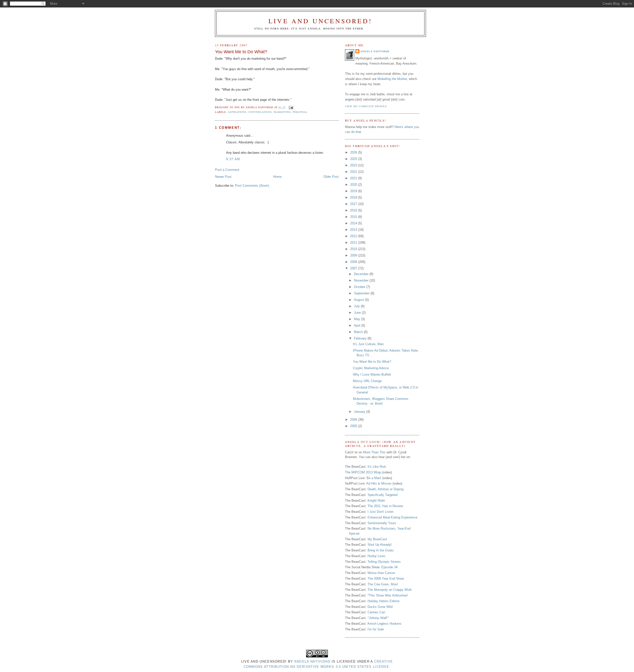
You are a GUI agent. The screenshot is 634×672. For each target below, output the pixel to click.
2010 (354, 249)
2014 (354, 223)
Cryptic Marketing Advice (371, 368)
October (360, 287)
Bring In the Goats (381, 550)
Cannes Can (376, 612)
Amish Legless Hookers (384, 623)
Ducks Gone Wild (380, 607)
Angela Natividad (374, 51)
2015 (354, 217)
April (357, 325)
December (362, 274)
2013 (354, 230)
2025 (354, 159)
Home (277, 177)
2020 (354, 184)
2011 (354, 242)
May (357, 319)
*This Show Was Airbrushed (387, 595)
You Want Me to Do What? (241, 51)
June (358, 312)
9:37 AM (233, 159)
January (360, 412)
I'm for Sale (376, 629)
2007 (354, 268)
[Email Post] (290, 107)
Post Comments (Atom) (252, 185)
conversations (260, 112)
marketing (282, 112)
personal (300, 112)
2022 (354, 172)
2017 (354, 204)
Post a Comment (227, 170)
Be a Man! (374, 478)
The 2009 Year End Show (386, 578)
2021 (354, 178)
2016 (354, 210)
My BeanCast (377, 539)
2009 (354, 255)
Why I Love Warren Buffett (372, 374)
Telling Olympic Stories (384, 562)
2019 (354, 191)
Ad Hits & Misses (379, 483)
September (362, 293)
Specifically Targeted (382, 495)
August (359, 300)
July (357, 306)
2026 (354, 152)
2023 (354, 165)
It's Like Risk (377, 466)
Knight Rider (376, 500)
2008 (354, 262)
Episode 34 (389, 567)
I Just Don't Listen (381, 512)
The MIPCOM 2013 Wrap (363, 472)
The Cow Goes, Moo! (383, 584)
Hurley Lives (376, 556)
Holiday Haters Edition (383, 601)
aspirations (237, 112)
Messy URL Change (367, 381)
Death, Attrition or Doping (385, 489)
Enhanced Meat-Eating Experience (392, 517)
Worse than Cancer (381, 573)
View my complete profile (366, 106)
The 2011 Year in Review (385, 506)
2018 (354, 197)
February (361, 338)
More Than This (374, 452)
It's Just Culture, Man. (369, 344)
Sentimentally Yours (382, 523)
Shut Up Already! (380, 544)
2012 (354, 236)
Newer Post (223, 177)
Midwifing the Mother (392, 79)
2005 (354, 426)
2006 (354, 419)
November (362, 280)
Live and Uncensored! (320, 21)
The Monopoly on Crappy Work (390, 590)
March (359, 332)
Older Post (331, 177)
